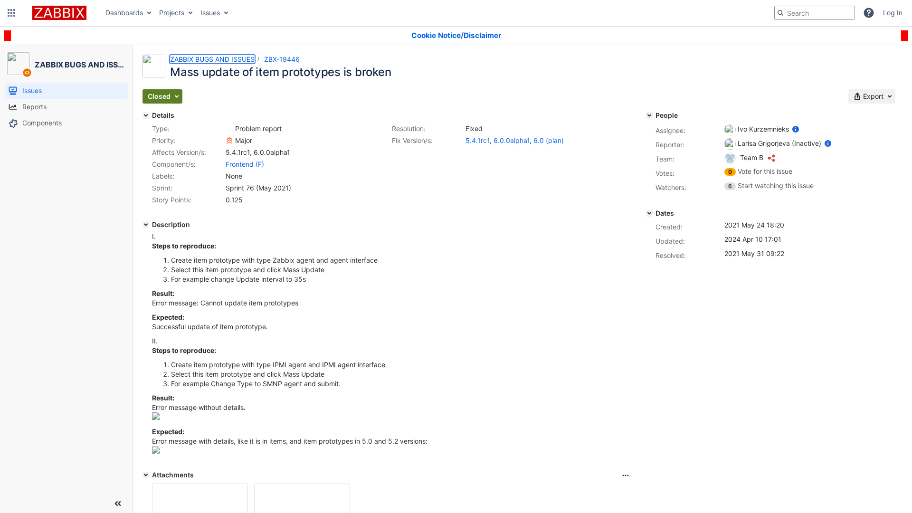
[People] (649, 115)
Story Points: (171, 200)
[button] (11, 12)
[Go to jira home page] (59, 12)
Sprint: (162, 188)
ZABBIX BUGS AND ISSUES (212, 59)
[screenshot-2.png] (156, 451)
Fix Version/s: (412, 140)
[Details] (145, 115)
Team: (665, 159)
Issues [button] (210, 13)
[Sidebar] (118, 503)
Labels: (163, 176)
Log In (892, 13)
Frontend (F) (245, 164)
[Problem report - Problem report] (229, 129)
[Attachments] (145, 475)
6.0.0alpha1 (512, 140)
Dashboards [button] (124, 13)
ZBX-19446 (282, 59)
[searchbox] (815, 12)
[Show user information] (795, 129)
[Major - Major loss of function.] (229, 140)
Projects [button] (171, 13)
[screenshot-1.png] (156, 417)
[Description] (145, 224)
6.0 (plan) (548, 140)
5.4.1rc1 (478, 140)
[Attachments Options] (625, 475)
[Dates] (649, 213)
